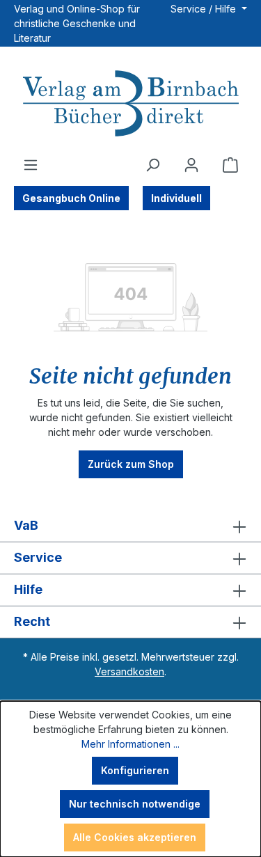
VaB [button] (26, 525)
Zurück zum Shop (131, 464)
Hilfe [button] (28, 589)
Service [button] (38, 557)
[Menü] (30, 165)
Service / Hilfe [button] (205, 9)
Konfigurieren (135, 770)
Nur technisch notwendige (134, 804)
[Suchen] (152, 165)
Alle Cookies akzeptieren (134, 837)
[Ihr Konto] (191, 165)
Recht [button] (32, 621)
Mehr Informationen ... (130, 744)
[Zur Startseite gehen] (130, 105)
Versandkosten (129, 671)
